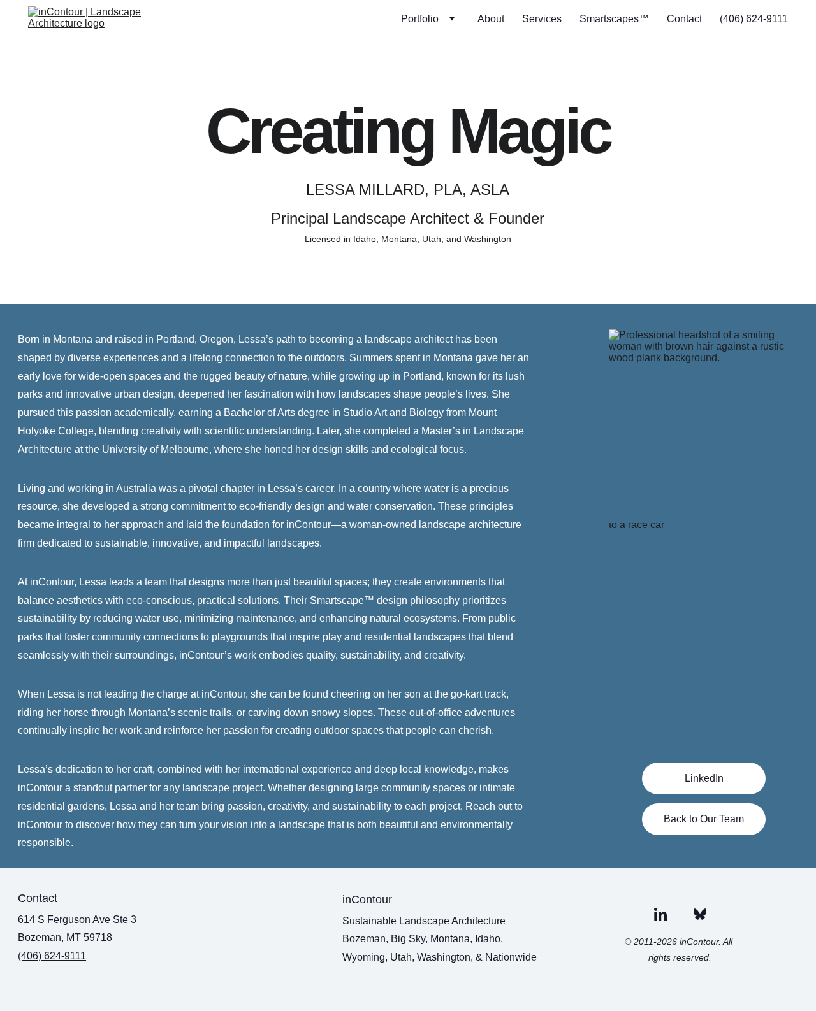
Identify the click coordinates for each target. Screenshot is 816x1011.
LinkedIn (704, 778)
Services (542, 18)
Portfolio (420, 18)
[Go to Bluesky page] (700, 914)
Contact (684, 18)
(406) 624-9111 (754, 18)
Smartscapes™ (614, 18)
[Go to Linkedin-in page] (660, 914)
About (490, 18)
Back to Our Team (704, 819)
